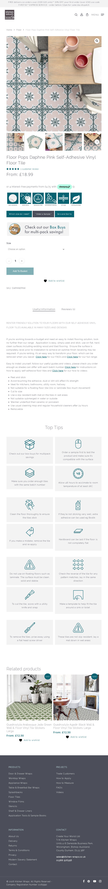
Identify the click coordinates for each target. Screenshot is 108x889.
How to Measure (65, 783)
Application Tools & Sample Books (27, 815)
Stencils (13, 806)
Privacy (12, 855)
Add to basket (20, 271)
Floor (19, 30)
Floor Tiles (14, 797)
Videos (60, 792)
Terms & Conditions (19, 850)
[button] (97, 14)
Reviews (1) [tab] (68, 309)
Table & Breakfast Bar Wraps (24, 787)
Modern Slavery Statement (23, 859)
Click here (41, 357)
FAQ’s (59, 787)
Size (8, 243)
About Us (14, 836)
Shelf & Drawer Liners (20, 811)
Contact (13, 864)
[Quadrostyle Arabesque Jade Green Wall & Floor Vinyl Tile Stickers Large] (29, 697)
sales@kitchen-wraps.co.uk (71, 857)
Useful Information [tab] (44, 309)
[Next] (97, 141)
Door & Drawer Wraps (20, 773)
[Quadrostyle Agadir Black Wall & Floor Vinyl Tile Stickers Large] (76, 697)
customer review (30, 169)
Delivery (13, 841)
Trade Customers (65, 773)
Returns (13, 845)
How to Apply (63, 778)
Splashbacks (15, 792)
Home (9, 30)
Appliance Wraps (18, 783)
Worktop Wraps (17, 778)
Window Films (16, 801)
